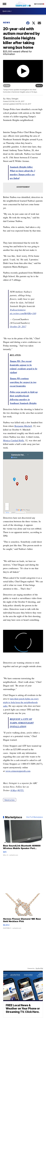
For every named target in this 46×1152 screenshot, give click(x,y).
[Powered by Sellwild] (39, 968)
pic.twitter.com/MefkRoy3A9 (23, 313)
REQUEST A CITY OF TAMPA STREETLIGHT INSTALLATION (22, 722)
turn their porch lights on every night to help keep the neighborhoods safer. (21, 702)
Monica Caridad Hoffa (13, 440)
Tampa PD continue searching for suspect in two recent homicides (23, 382)
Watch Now (38, 4)
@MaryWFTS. (17, 790)
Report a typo (9, 800)
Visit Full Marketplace (34, 817)
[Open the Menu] (4, 4)
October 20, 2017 (18, 326)
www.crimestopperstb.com (17, 770)
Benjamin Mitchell (23, 425)
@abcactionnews (18, 309)
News (6, 22)
